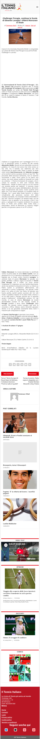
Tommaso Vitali (11, 25)
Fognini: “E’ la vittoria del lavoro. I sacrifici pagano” (19, 492)
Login (4, 715)
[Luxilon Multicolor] (20, 509)
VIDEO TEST (20, 540)
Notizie (27, 25)
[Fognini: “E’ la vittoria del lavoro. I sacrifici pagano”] (20, 479)
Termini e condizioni (9, 722)
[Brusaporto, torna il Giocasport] (20, 452)
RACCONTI (20, 613)
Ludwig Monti (7, 640)
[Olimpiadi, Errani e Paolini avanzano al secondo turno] (20, 422)
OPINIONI (20, 567)
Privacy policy (7, 717)
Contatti (5, 712)
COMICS (20, 652)
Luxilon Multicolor (9, 524)
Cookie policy (7, 720)
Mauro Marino (8, 598)
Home (4, 710)
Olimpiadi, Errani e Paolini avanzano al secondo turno (17, 436)
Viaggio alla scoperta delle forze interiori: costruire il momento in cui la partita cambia (19, 593)
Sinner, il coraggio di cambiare (15, 638)
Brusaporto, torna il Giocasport (14, 465)
